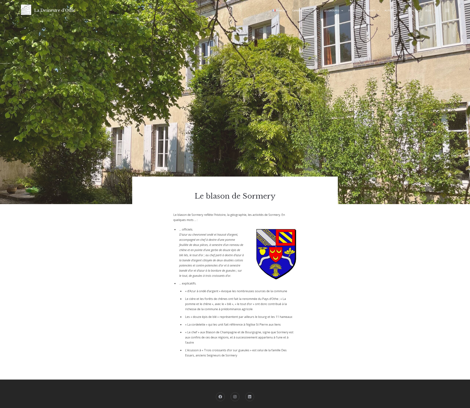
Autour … (391, 10)
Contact (411, 10)
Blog (428, 10)
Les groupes (331, 10)
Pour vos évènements (361, 10)
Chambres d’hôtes (303, 10)
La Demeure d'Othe (54, 10)
